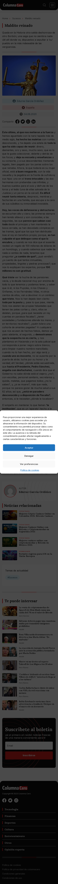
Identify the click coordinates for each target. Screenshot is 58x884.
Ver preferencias (29, 464)
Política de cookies (29, 470)
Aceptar (29, 447)
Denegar (29, 455)
